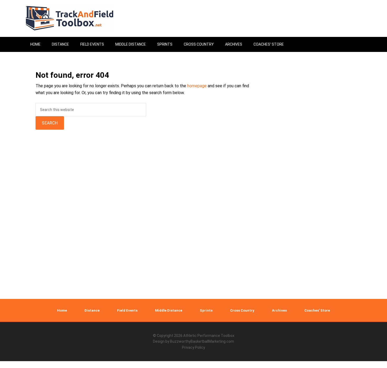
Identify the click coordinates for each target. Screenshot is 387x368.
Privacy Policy (193, 347)
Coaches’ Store (317, 310)
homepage (197, 85)
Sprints (206, 310)
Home (62, 310)
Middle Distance (168, 310)
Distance (92, 310)
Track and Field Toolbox (70, 18)
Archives (279, 310)
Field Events (127, 310)
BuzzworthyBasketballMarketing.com (202, 341)
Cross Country (242, 310)
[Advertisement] (315, 206)
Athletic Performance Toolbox (208, 335)
